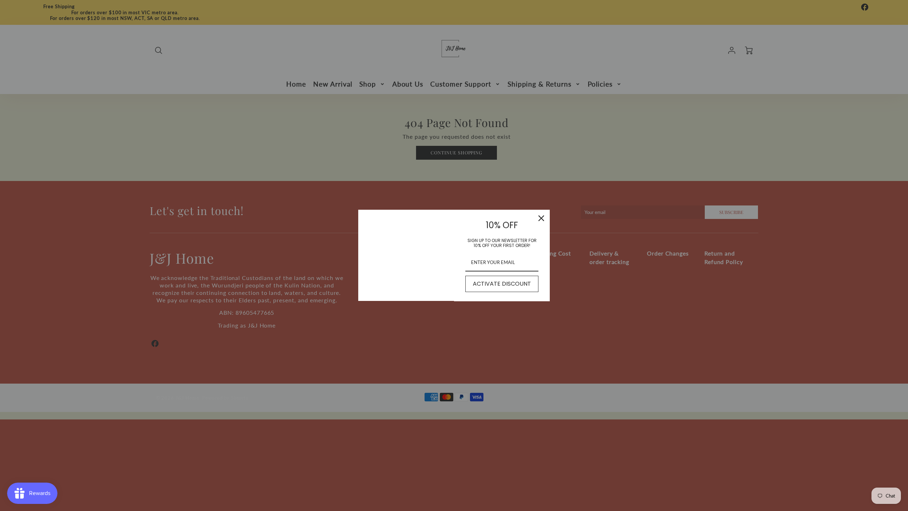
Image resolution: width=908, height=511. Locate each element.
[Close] (541, 218)
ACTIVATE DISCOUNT (502, 284)
